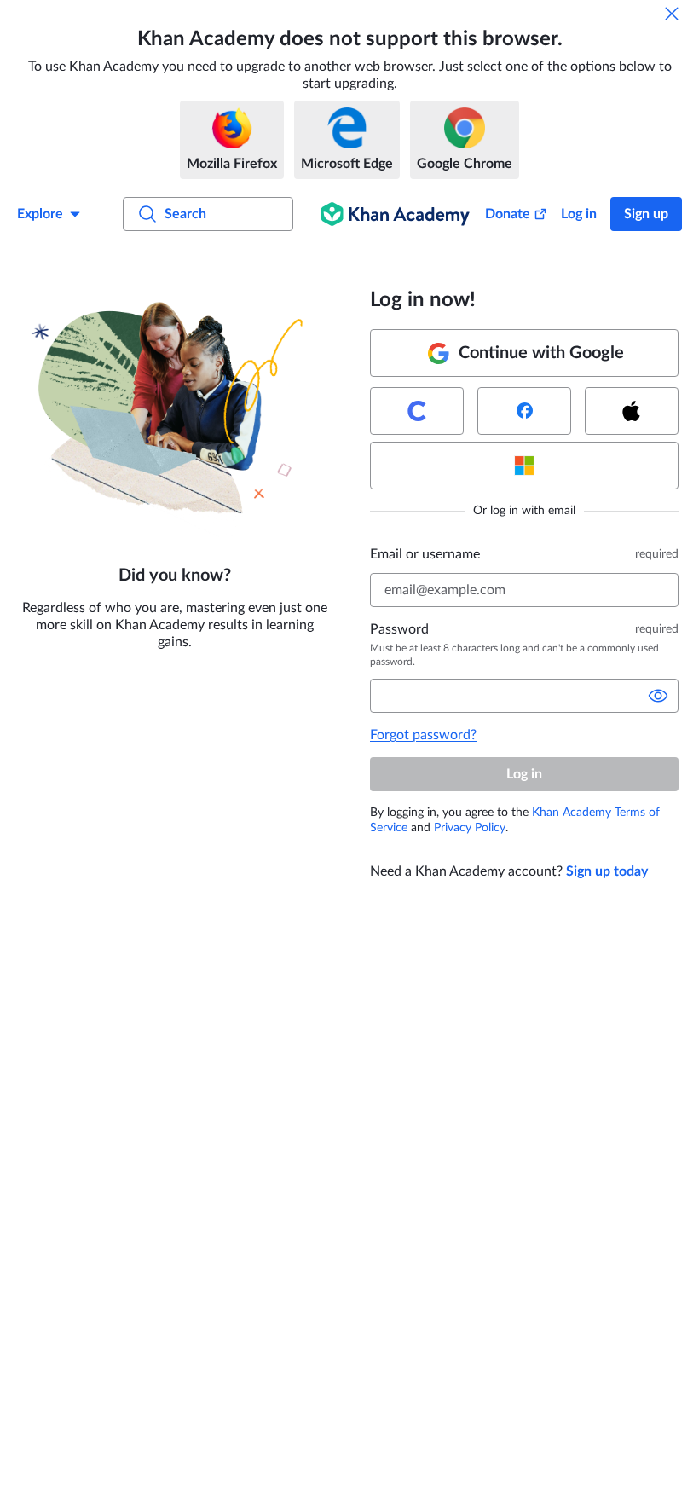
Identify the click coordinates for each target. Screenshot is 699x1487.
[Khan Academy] (395, 214)
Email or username (425, 554)
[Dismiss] (671, 13)
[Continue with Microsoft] (524, 465)
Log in (579, 214)
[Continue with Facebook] (524, 411)
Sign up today (607, 871)
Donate (507, 214)
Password (399, 629)
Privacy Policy (469, 828)
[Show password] (658, 695)
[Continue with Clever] (417, 411)
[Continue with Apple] (632, 411)
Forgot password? (423, 735)
